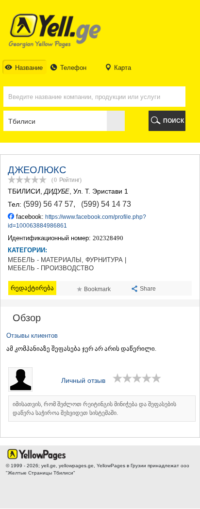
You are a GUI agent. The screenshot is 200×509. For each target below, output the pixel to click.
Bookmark (97, 289)
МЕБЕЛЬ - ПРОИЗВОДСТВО (51, 268)
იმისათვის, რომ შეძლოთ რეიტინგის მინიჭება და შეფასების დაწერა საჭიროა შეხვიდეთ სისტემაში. (94, 408)
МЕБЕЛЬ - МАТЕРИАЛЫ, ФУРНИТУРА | (67, 260)
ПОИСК (173, 120)
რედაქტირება (32, 288)
